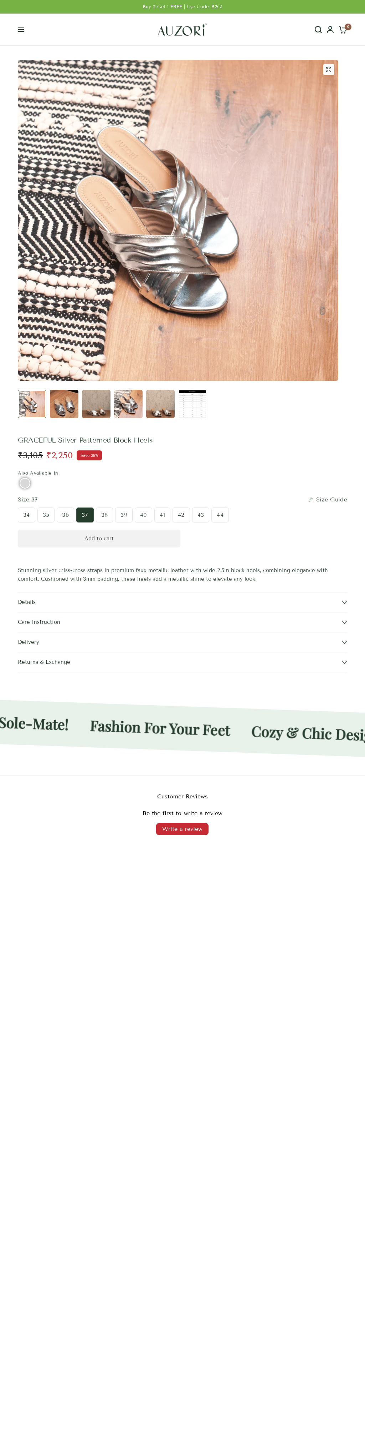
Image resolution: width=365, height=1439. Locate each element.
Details (27, 602)
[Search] (318, 30)
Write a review (182, 828)
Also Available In (38, 473)
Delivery (28, 642)
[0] (341, 30)
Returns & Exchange (44, 662)
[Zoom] (328, 69)
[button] (25, 483)
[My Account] (330, 30)
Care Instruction (39, 622)
